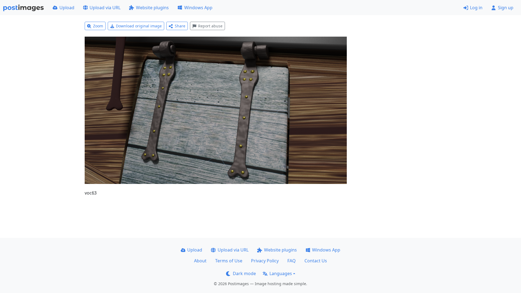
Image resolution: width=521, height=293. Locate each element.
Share (180, 25)
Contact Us (315, 261)
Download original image (139, 25)
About (200, 261)
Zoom (98, 25)
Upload (66, 8)
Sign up (505, 8)
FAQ (291, 261)
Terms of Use (228, 261)
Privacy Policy (265, 261)
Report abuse (210, 25)
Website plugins (152, 8)
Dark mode (244, 273)
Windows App (198, 8)
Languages (280, 273)
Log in (476, 8)
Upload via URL (105, 8)
